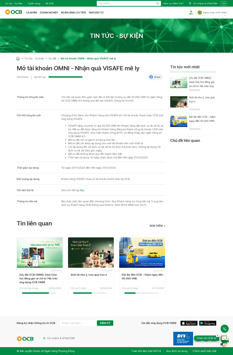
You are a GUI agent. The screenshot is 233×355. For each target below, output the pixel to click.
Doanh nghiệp (49, 12)
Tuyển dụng (34, 3)
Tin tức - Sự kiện (14, 3)
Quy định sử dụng (176, 351)
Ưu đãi (52, 58)
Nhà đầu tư (96, 12)
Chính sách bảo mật (204, 351)
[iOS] (189, 323)
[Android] (207, 323)
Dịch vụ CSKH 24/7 (174, 3)
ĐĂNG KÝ (105, 323)
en (223, 3)
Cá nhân (31, 12)
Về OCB (49, 3)
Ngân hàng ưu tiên (73, 12)
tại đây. (80, 190)
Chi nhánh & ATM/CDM (61, 338)
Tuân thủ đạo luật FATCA (146, 351)
